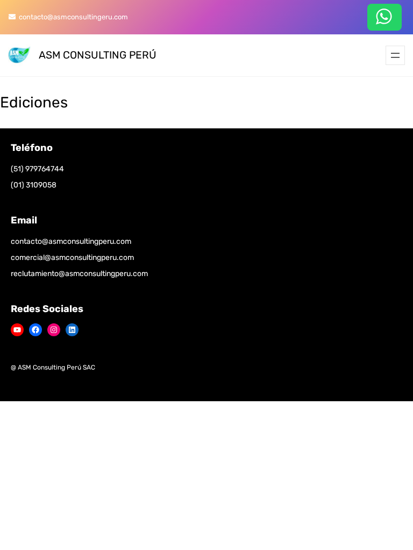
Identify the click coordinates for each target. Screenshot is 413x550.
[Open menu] (395, 55)
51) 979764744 (38, 168)
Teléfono (32, 148)
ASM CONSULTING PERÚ (97, 55)
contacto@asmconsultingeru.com (72, 17)
